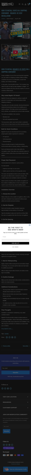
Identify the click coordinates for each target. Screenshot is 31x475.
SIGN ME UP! (15, 243)
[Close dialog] (29, 225)
